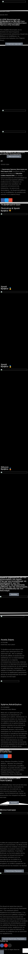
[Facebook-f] (2, 945)
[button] (14, 604)
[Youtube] (6, 945)
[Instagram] (10, 945)
